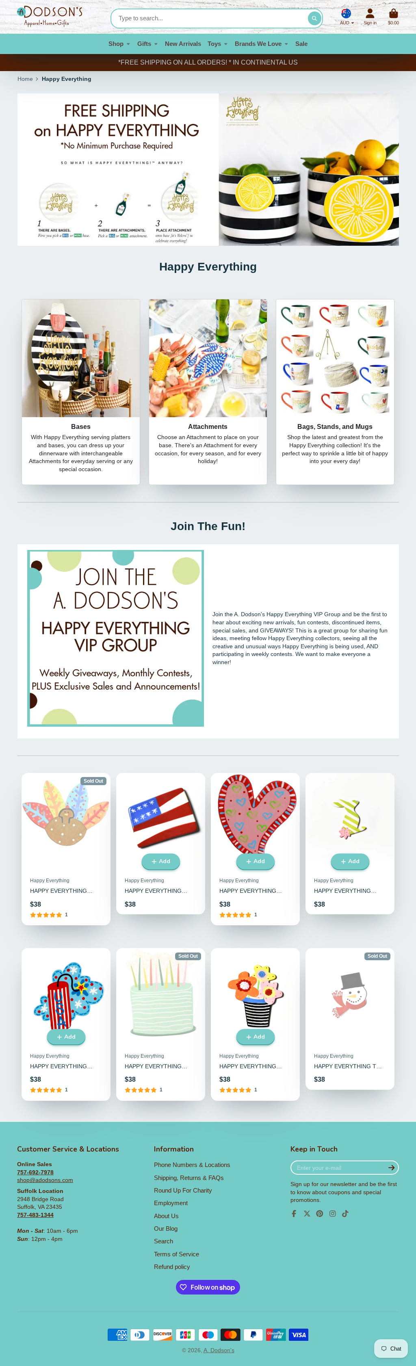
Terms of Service (176, 1254)
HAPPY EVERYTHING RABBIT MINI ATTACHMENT (350, 844)
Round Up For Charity (183, 1190)
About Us (166, 1215)
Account (370, 17)
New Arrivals (183, 43)
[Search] (315, 19)
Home (25, 79)
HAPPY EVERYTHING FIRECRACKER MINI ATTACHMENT (66, 1024)
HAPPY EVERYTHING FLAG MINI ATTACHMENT (160, 844)
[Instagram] (332, 1213)
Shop (116, 43)
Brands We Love (258, 43)
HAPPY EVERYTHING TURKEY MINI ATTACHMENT (66, 849)
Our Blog (166, 1228)
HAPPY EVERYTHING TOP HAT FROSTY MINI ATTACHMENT (350, 1019)
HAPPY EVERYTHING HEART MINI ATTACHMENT (255, 849)
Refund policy (172, 1266)
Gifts (144, 43)
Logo (49, 17)
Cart (393, 17)
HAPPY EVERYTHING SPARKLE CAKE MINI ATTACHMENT (160, 1024)
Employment (171, 1202)
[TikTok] (345, 1213)
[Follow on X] (307, 1213)
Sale (301, 43)
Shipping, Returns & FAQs (189, 1177)
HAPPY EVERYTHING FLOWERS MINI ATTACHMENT (255, 1024)
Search (163, 1241)
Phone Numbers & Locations (192, 1164)
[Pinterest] (319, 1213)
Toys (214, 43)
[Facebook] (294, 1213)
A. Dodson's (219, 1350)
